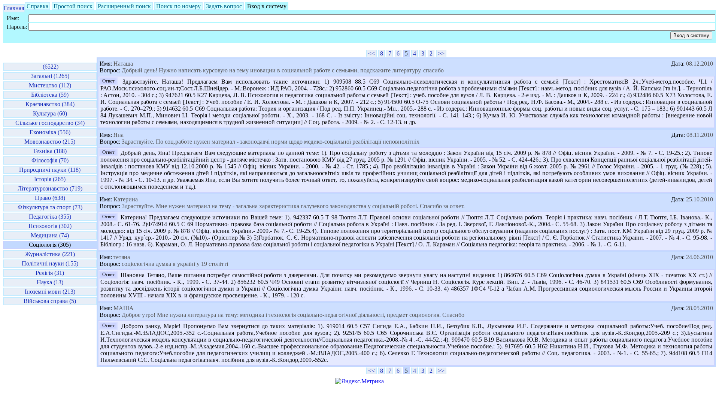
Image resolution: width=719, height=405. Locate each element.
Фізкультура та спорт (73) (50, 207)
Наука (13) (50, 282)
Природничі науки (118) (50, 169)
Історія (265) (50, 179)
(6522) (49, 66)
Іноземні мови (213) (50, 291)
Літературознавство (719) (50, 188)
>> (441, 53)
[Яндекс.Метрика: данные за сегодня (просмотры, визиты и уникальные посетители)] (359, 381)
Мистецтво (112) (50, 85)
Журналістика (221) (50, 254)
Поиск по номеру (178, 6)
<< (371, 53)
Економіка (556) (50, 132)
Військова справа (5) (50, 301)
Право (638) (50, 198)
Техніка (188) (50, 151)
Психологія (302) (50, 226)
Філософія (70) (50, 160)
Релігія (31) (50, 273)
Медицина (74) (50, 235)
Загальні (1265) (50, 76)
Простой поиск (73, 6)
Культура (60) (50, 113)
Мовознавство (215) (49, 141)
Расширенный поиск (124, 6)
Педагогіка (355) (50, 216)
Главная (14, 8)
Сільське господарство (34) (50, 123)
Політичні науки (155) (50, 263)
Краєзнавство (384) (50, 104)
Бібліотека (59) (50, 95)
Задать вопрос (224, 6)
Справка (37, 6)
